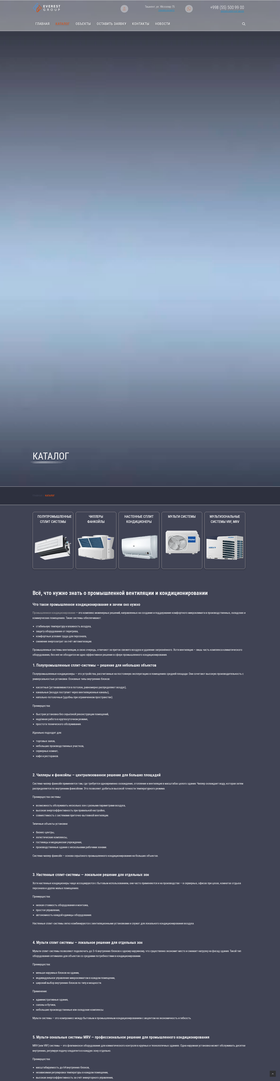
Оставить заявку (111, 24)
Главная (42, 24)
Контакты (140, 24)
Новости (162, 24)
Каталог (63, 24)
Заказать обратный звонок (232, 11)
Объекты (83, 24)
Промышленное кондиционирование (54, 613)
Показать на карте (166, 10)
